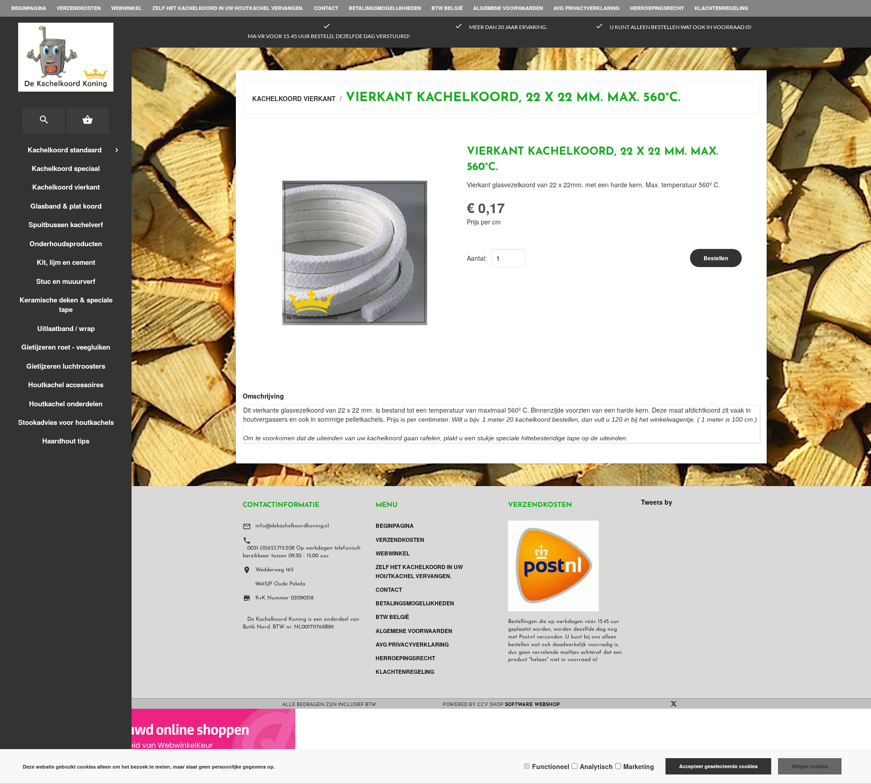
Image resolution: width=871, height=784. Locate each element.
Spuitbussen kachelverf (66, 224)
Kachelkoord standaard (65, 150)
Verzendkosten (79, 8)
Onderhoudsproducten (65, 243)
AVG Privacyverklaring (586, 8)
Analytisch (596, 766)
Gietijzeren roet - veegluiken (65, 347)
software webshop (532, 704)
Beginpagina (28, 8)
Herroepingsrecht (657, 8)
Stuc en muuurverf (65, 281)
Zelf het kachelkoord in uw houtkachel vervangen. (227, 8)
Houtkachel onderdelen (66, 404)
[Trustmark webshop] (147, 735)
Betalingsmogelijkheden (385, 8)
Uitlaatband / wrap (66, 328)
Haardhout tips (65, 441)
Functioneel (550, 766)
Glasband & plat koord (66, 206)
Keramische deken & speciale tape (66, 304)
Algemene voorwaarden (508, 8)
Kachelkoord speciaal (66, 168)
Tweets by (656, 501)
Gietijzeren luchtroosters (65, 366)
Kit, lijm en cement (66, 262)
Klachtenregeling (722, 8)
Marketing (638, 766)
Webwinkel (126, 8)
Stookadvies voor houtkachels (66, 422)
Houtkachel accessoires (65, 385)
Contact (326, 8)
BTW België (447, 8)
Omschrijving (263, 395)
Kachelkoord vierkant (66, 187)
